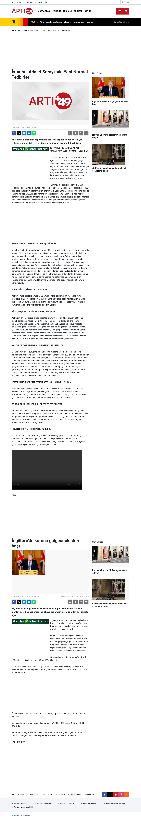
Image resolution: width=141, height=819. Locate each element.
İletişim (50, 795)
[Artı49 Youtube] (128, 2)
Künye (43, 795)
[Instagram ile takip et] (121, 794)
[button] (75, 133)
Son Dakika (28, 30)
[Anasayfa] (13, 2)
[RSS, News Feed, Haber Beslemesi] (126, 794)
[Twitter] (19, 133)
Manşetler (20, 2)
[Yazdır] (70, 133)
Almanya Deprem (89, 803)
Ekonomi (67, 11)
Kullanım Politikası (74, 795)
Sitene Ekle (48, 2)
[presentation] (19, 22)
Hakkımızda (34, 795)
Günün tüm (121, 22)
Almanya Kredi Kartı (67, 803)
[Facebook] (14, 133)
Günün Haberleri (31, 2)
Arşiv (40, 2)
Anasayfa (17, 30)
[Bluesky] (24, 133)
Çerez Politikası (89, 795)
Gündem (78, 11)
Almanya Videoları (44, 803)
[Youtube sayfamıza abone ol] (115, 794)
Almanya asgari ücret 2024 (24, 807)
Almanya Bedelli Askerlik (115, 803)
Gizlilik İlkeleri (60, 795)
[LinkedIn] (29, 133)
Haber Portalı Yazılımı (22, 816)
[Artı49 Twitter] (123, 2)
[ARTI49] (22, 11)
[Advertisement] (70, 50)
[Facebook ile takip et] (104, 794)
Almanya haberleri (20, 803)
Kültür (87, 11)
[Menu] (120, 11)
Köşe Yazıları (43, 11)
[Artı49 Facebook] (117, 2)
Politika (57, 11)
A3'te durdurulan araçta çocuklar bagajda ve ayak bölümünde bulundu (66, 22)
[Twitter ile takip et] (110, 794)
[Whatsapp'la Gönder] (34, 133)
